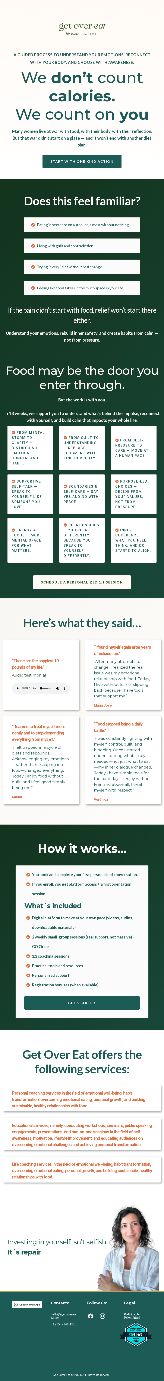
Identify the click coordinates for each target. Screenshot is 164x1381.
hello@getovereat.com (63, 1315)
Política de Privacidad (132, 1315)
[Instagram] (102, 1316)
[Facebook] (91, 1316)
